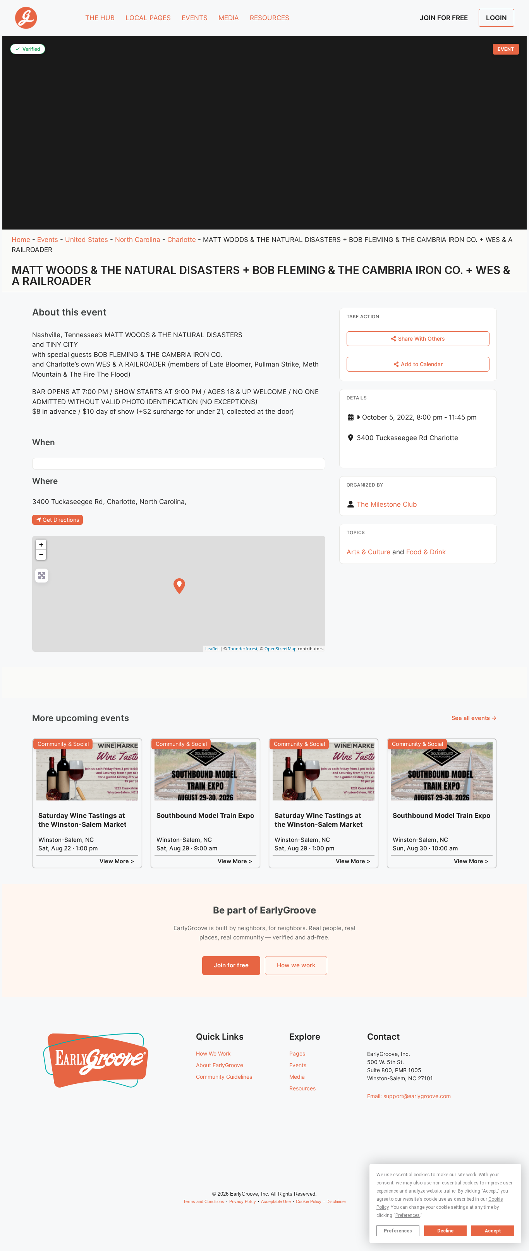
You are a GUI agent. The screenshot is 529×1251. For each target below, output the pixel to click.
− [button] (41, 554)
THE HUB (100, 18)
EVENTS (195, 18)
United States (86, 239)
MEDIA (228, 18)
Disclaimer (336, 1201)
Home (21, 239)
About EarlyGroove (219, 1065)
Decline (445, 1231)
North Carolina (137, 239)
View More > (117, 861)
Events (47, 239)
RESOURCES (269, 18)
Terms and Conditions (203, 1201)
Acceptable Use (276, 1201)
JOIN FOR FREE (444, 18)
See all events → (474, 718)
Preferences (398, 1231)
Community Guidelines (224, 1076)
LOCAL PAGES (148, 18)
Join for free (231, 965)
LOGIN (496, 18)
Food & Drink (426, 552)
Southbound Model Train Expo (205, 815)
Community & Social (63, 743)
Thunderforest (243, 648)
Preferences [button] (407, 1215)
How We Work (213, 1053)
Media (297, 1076)
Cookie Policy (308, 1201)
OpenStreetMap (280, 648)
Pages (297, 1053)
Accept (493, 1231)
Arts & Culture (368, 552)
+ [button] (41, 544)
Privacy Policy (242, 1201)
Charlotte (181, 239)
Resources (302, 1088)
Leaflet (212, 648)
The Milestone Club (387, 504)
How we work (296, 965)
